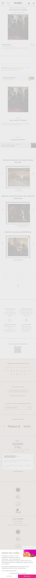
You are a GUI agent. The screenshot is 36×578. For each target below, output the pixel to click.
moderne (26, 123)
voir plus (14, 461)
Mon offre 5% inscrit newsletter (18, 525)
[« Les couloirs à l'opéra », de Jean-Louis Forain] (17, 349)
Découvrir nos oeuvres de (11, 145)
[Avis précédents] (1, 462)
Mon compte (18, 523)
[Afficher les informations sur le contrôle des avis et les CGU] (27, 449)
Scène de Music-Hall (18, 260)
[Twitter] (21, 400)
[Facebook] (14, 400)
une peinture (13, 123)
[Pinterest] (19, 400)
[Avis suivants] (34, 462)
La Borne (19, 190)
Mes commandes (18, 521)
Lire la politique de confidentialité (9, 570)
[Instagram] (17, 400)
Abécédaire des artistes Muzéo (18, 363)
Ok (30, 408)
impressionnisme (16, 124)
